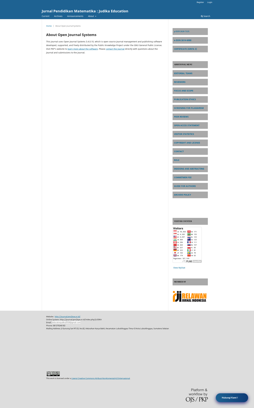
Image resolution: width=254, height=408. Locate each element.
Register (200, 2)
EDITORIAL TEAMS (183, 73)
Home (49, 26)
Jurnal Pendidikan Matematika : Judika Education (85, 11)
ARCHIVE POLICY (182, 194)
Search (206, 16)
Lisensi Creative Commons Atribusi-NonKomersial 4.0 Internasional (100, 378)
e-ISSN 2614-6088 (182, 40)
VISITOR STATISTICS (184, 134)
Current (45, 16)
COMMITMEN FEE (183, 177)
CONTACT (179, 151)
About (91, 16)
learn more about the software (83, 48)
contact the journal (115, 48)
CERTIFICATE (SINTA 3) (185, 48)
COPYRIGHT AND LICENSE (187, 142)
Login (209, 2)
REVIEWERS (180, 82)
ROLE (176, 160)
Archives (58, 16)
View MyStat (179, 267)
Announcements (75, 16)
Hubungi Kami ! (230, 397)
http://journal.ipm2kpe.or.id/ (67, 316)
